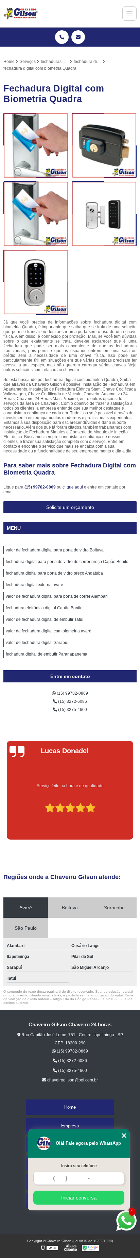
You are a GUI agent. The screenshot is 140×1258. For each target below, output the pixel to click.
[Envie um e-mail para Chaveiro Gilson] (78, 37)
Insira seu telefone (79, 1165)
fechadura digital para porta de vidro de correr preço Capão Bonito (67, 561)
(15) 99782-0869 (40, 487)
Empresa (70, 1125)
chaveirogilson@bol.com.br (72, 1080)
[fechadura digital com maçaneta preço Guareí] (104, 213)
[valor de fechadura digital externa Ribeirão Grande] (35, 282)
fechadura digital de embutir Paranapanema (46, 654)
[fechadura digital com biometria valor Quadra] (104, 145)
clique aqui (73, 487)
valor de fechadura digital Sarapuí (37, 642)
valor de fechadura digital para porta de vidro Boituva (55, 550)
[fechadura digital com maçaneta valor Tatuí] (35, 145)
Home (70, 1107)
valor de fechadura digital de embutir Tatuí (44, 619)
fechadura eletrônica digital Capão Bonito (44, 608)
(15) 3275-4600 (72, 709)
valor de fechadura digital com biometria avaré (48, 631)
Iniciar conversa (79, 1198)
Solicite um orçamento (70, 507)
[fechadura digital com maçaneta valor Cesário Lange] (35, 213)
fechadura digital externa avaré (34, 584)
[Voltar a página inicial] (20, 13)
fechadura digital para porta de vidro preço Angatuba (54, 573)
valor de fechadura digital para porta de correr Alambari (57, 596)
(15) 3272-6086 (72, 701)
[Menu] (129, 14)
